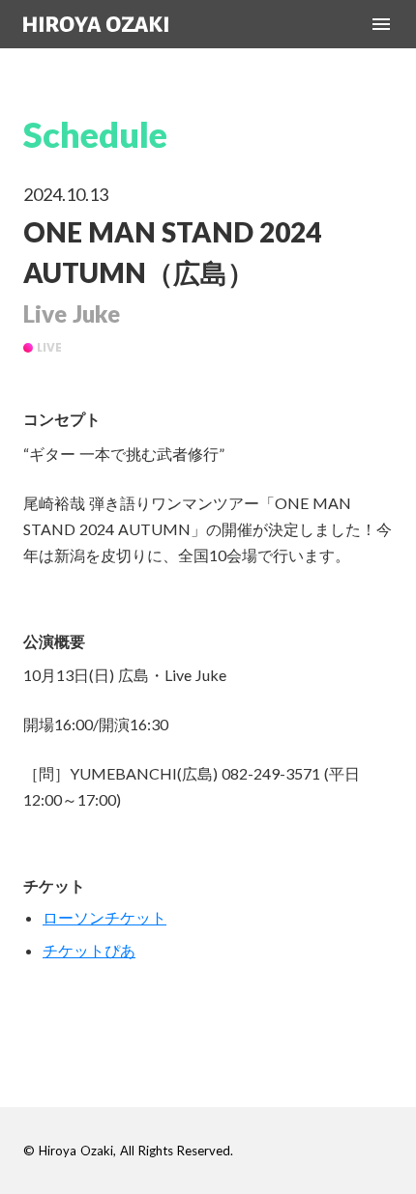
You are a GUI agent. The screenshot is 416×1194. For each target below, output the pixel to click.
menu (381, 24)
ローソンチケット (104, 917)
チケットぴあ (89, 950)
